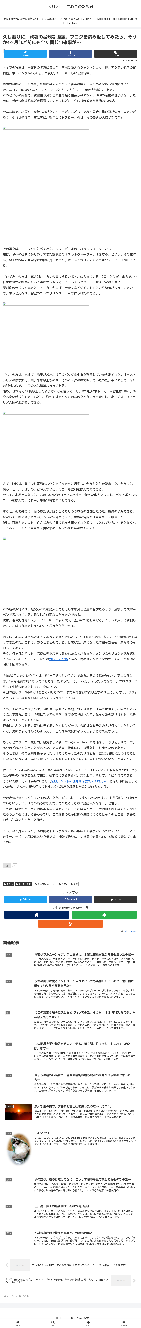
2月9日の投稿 (58, 659)
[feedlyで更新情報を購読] (104, 915)
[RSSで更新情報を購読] (70, 924)
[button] (115, 54)
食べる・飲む (24, 884)
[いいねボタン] (7, 865)
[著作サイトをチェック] (36, 915)
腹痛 (75, 884)
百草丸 (65, 884)
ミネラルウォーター (47, 884)
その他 (10, 884)
